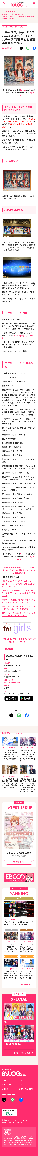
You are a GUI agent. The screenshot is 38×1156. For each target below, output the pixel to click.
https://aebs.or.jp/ (26, 1144)
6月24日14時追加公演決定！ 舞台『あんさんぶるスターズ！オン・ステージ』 (18, 600)
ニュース (5, 1080)
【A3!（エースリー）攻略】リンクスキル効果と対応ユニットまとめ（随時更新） (18, 923)
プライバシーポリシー (21, 1120)
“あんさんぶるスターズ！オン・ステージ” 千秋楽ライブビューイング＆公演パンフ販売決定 (18, 593)
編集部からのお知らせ (26, 1089)
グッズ (21, 1080)
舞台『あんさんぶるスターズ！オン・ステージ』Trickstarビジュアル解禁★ (18, 607)
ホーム (3, 12)
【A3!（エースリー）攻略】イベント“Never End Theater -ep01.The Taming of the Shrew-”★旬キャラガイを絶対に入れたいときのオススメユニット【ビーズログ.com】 (28, 785)
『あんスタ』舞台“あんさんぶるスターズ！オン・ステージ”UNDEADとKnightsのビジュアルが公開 (19, 584)
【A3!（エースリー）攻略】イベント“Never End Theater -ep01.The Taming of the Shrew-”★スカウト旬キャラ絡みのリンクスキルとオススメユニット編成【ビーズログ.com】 (11, 947)
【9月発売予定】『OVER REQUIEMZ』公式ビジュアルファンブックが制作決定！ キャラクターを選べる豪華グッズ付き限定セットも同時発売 (11, 974)
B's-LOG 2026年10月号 (19, 852)
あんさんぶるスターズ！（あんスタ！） (11, 14)
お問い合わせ (6, 1120)
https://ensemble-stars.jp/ (14, 682)
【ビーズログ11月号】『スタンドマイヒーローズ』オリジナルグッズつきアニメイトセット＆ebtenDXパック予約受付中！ (10, 754)
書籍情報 (5, 1089)
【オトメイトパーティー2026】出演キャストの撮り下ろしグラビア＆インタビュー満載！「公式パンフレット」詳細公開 (10, 783)
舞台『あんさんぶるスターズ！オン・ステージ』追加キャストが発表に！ (18, 614)
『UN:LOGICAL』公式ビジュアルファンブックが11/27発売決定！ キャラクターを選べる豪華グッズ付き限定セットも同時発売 (27, 755)
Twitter (23, 90)
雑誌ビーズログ (7, 1085)
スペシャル (10, 12)
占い (20, 1085)
